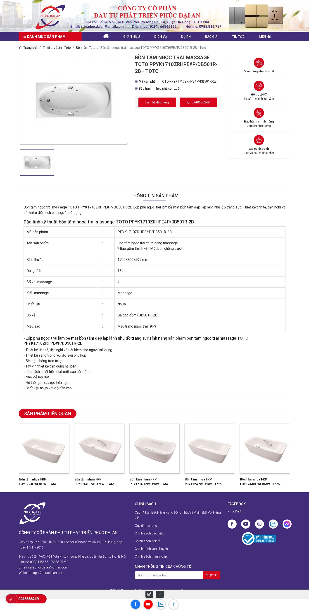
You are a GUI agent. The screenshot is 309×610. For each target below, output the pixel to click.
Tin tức (238, 37)
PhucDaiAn (235, 511)
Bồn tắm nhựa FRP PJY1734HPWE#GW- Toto (149, 482)
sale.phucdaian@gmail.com (48, 567)
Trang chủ (30, 47)
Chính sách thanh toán (151, 556)
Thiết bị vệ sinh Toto (57, 47)
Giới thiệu (131, 37)
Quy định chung (146, 525)
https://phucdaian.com (47, 573)
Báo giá (211, 37)
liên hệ (265, 37)
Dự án (186, 37)
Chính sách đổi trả (147, 541)
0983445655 (39, 562)
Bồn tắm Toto (85, 47)
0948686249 (200, 102)
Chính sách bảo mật (149, 533)
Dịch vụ (160, 37)
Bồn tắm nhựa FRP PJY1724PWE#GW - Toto (37, 482)
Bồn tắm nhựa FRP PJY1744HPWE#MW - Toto (94, 482)
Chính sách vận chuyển (151, 549)
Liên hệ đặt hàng (157, 102)
